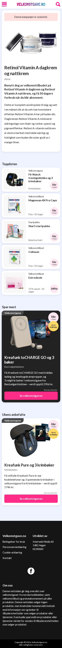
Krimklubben (10, 469)
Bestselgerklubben (14, 366)
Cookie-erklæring (12, 552)
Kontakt (7, 558)
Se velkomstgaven (31, 395)
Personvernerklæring (14, 547)
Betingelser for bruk (14, 541)
